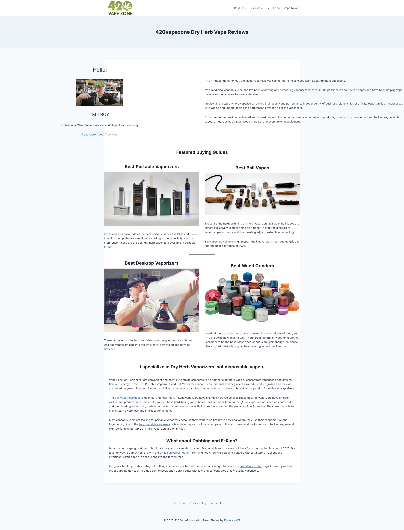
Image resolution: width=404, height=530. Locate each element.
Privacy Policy (197, 503)
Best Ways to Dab (251, 466)
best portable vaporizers (154, 424)
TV (268, 8)
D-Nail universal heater (174, 452)
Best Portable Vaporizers (152, 166)
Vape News (291, 8)
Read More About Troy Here (100, 134)
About (277, 8)
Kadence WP (232, 520)
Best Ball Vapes (252, 168)
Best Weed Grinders (252, 265)
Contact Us (216, 503)
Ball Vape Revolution (128, 397)
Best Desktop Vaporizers (152, 263)
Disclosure (179, 503)
